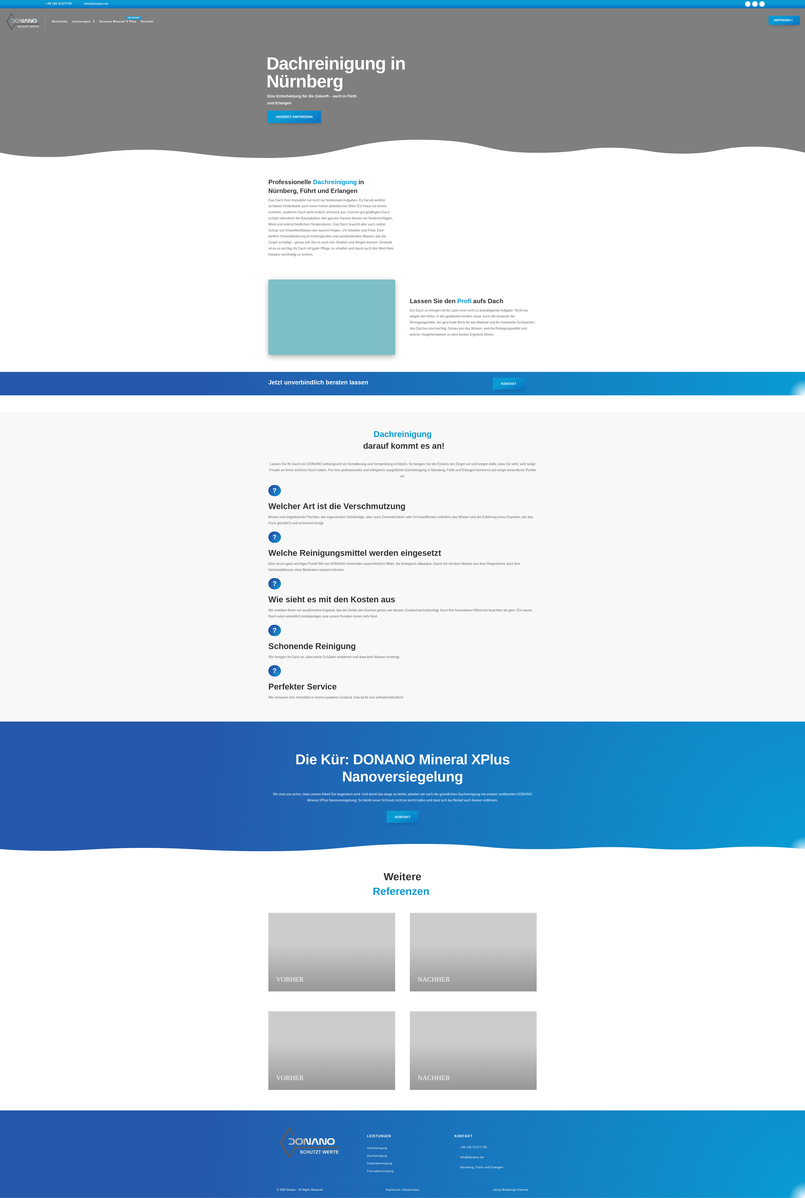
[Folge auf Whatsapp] (762, 4)
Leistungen (81, 21)
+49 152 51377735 (59, 3)
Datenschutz (411, 1189)
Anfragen (782, 20)
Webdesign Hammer (515, 1189)
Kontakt (147, 21)
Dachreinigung (377, 1155)
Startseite (60, 21)
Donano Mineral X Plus (117, 21)
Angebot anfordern (294, 117)
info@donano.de (96, 3)
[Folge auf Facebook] (747, 4)
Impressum (393, 1189)
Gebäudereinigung (379, 1163)
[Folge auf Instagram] (755, 4)
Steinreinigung (377, 1148)
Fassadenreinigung (380, 1171)
